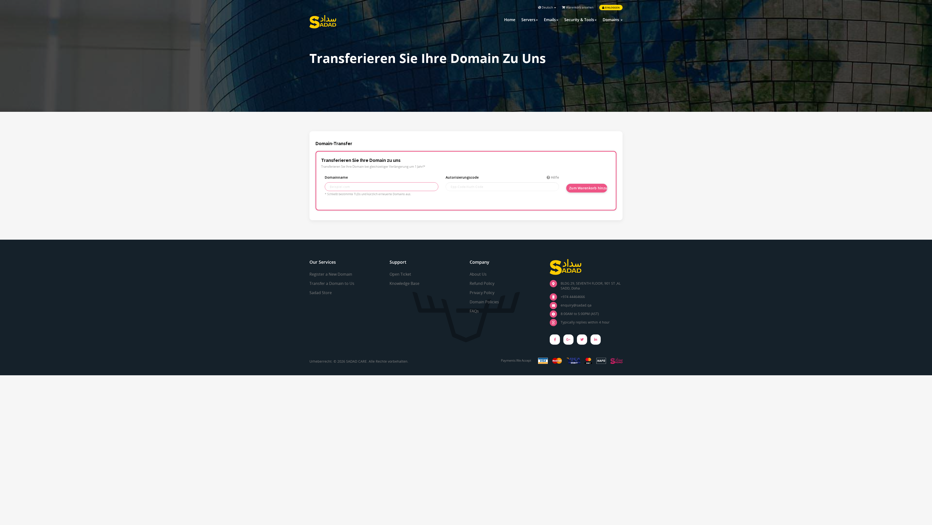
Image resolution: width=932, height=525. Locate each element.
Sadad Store (320, 292)
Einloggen (612, 7)
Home (509, 19)
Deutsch (547, 7)
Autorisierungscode (502, 177)
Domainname (336, 177)
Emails (550, 19)
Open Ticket (400, 274)
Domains (611, 19)
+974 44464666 (573, 296)
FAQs (474, 311)
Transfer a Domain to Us (331, 283)
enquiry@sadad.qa (576, 305)
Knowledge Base (404, 283)
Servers (528, 19)
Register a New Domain (330, 274)
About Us (478, 274)
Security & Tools (579, 19)
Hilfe (554, 177)
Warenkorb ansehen (579, 7)
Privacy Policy (482, 292)
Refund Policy (482, 283)
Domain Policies (484, 302)
